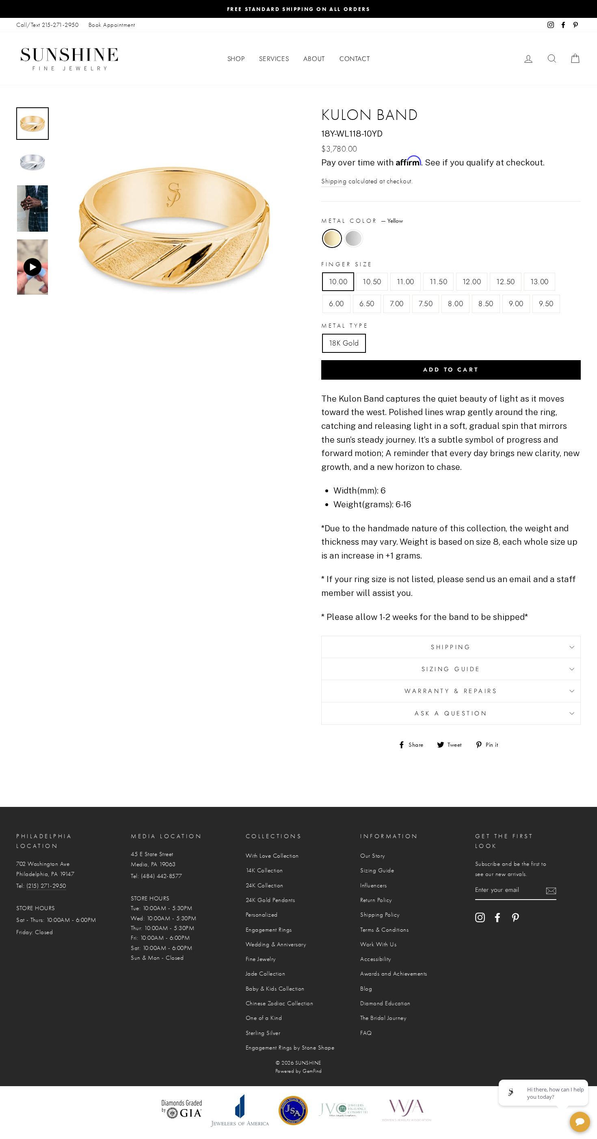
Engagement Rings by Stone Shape (290, 1047)
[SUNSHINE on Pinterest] (515, 917)
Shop (236, 58)
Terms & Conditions (384, 929)
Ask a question (451, 713)
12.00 (472, 281)
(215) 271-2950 (46, 885)
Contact (355, 58)
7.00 (397, 303)
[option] (298, 9)
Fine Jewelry (261, 959)
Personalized (262, 914)
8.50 (485, 303)
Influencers (373, 885)
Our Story (372, 855)
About (314, 58)
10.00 (338, 281)
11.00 (405, 281)
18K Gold (344, 343)
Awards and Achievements (393, 973)
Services (274, 58)
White (353, 238)
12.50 (505, 281)
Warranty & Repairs (451, 691)
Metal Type (344, 325)
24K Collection (264, 885)
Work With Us (378, 944)
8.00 (455, 303)
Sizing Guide (451, 669)
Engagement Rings (269, 929)
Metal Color (362, 220)
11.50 (438, 281)
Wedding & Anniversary (276, 944)
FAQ (366, 1033)
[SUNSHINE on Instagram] (480, 917)
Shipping (333, 181)
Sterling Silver (263, 1033)
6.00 (336, 303)
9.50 (546, 303)
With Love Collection (272, 855)
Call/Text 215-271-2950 (47, 24)
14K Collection (264, 870)
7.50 (426, 303)
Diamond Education (385, 1003)
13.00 (539, 281)
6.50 (366, 303)
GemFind (312, 1071)
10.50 (372, 281)
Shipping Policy (380, 914)
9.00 (516, 303)
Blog (366, 988)
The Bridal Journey (383, 1018)
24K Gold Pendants (270, 900)
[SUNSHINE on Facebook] (497, 917)
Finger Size (347, 264)
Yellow (332, 238)
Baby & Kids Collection (275, 988)
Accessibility (375, 959)
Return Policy (376, 900)
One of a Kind (264, 1018)
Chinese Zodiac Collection (280, 1003)
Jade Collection (266, 973)
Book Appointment (112, 24)
